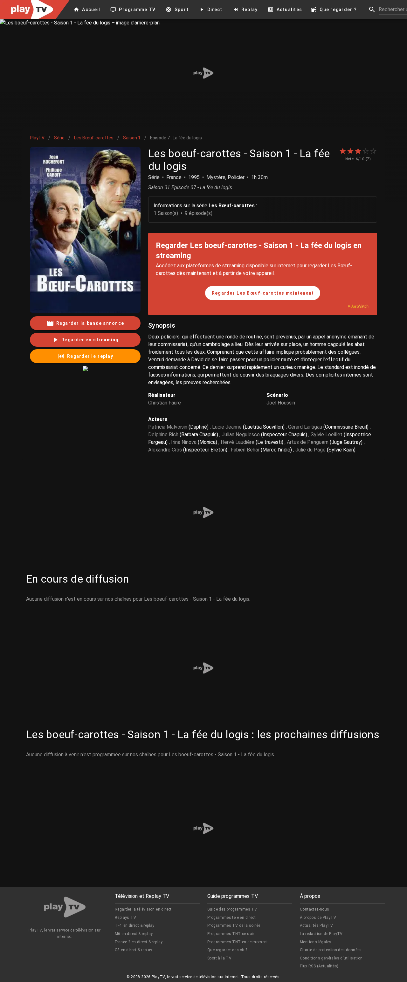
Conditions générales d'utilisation (331, 958)
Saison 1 (132, 137)
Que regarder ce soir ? (227, 950)
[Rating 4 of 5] (365, 151)
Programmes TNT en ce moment (237, 942)
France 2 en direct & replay (139, 942)
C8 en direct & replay (133, 950)
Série (59, 137)
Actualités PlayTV (316, 925)
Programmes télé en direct (231, 917)
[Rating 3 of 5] (358, 151)
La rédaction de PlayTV (321, 934)
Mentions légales (315, 942)
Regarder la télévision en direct (143, 909)
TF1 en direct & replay (135, 925)
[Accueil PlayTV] (64, 908)
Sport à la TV (219, 958)
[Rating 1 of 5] (343, 151)
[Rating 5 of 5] (373, 151)
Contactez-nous (314, 909)
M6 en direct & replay (134, 934)
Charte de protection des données (331, 950)
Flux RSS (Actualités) (319, 966)
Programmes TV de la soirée (233, 925)
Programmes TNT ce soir (230, 934)
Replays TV (125, 917)
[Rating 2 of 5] (350, 151)
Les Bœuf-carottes (94, 137)
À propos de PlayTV (318, 917)
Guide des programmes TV (232, 909)
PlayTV (37, 137)
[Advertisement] (203, 73)
